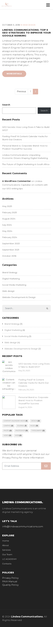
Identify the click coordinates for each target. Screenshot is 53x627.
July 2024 (7, 225)
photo (8, 431)
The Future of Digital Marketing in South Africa (25, 164)
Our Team (7, 554)
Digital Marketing (11, 278)
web (18, 435)
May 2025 (7, 206)
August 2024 (8, 218)
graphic (8, 426)
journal (21, 426)
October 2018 (9, 256)
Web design (29, 25)
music (34, 426)
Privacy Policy (10, 577)
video (7, 435)
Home (5, 540)
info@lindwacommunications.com (22, 526)
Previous (21, 91)
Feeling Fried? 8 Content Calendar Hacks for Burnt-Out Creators (33, 382)
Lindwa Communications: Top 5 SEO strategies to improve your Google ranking (26, 32)
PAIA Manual (9, 581)
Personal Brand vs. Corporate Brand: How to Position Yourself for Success (33, 400)
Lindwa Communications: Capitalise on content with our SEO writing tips (25, 185)
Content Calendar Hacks (15, 421)
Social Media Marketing (14, 285)
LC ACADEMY (9, 559)
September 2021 (10, 249)
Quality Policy (10, 584)
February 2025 (9, 212)
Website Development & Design (19, 297)
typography (38, 431)
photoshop (21, 431)
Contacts (6, 563)
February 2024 (9, 237)
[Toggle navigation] (48, 5)
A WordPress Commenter (16, 181)
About (5, 545)
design (35, 421)
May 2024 (7, 231)
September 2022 (11, 243)
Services (6, 550)
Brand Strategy (9, 272)
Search (6, 104)
